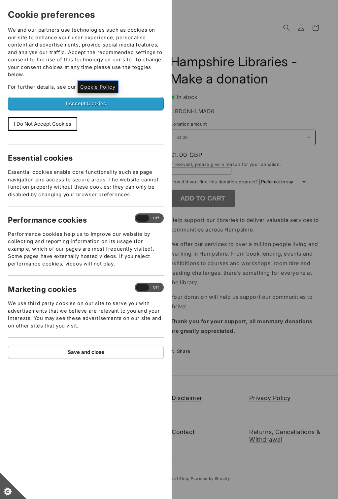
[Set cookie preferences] (13, 486)
